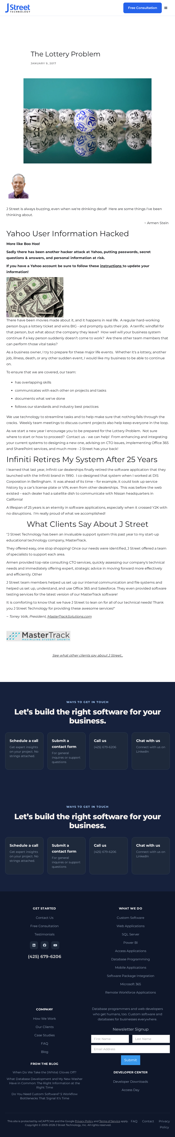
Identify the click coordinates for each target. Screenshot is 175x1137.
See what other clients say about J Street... (87, 655)
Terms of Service (109, 1121)
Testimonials (44, 934)
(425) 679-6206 (44, 956)
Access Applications (130, 951)
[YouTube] (55, 945)
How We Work (44, 1019)
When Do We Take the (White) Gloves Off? (44, 1072)
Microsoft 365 (130, 984)
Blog (44, 1052)
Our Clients (45, 1027)
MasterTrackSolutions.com (69, 616)
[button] (166, 7)
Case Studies (44, 1035)
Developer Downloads (130, 1082)
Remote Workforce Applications (130, 992)
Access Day (130, 1090)
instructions (111, 266)
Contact (148, 1121)
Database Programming (130, 959)
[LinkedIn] (34, 945)
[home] (19, 8)
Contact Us (44, 918)
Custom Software (130, 918)
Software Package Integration (130, 976)
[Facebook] (45, 945)
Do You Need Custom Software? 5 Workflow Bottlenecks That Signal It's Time (44, 1096)
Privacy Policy (84, 1121)
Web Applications (130, 926)
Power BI (130, 943)
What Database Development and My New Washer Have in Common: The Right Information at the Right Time (45, 1083)
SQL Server (130, 934)
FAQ (44, 1043)
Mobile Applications (130, 967)
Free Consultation (142, 8)
